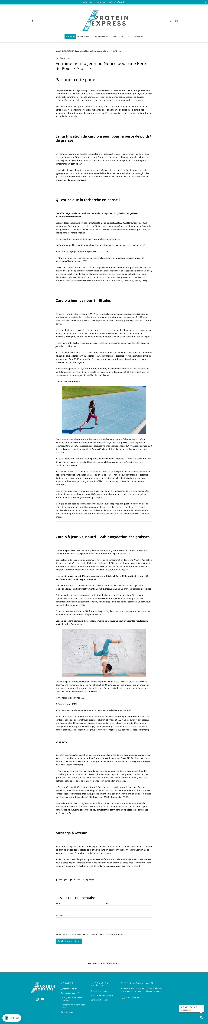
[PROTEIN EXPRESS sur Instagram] (37, 998)
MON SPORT (118, 36)
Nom (58, 903)
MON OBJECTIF (101, 36)
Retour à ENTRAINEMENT (106, 963)
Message (60, 915)
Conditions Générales (99, 1000)
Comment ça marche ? (70, 993)
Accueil (58, 51)
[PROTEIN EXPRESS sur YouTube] (42, 998)
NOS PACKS (70, 36)
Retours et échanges (99, 991)
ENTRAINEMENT (68, 51)
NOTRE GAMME (84, 36)
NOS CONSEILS (134, 36)
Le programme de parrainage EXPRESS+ (73, 1006)
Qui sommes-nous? (69, 988)
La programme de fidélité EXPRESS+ (71, 998)
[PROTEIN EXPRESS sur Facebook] (32, 998)
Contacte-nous (67, 1012)
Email (108, 903)
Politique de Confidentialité (102, 995)
